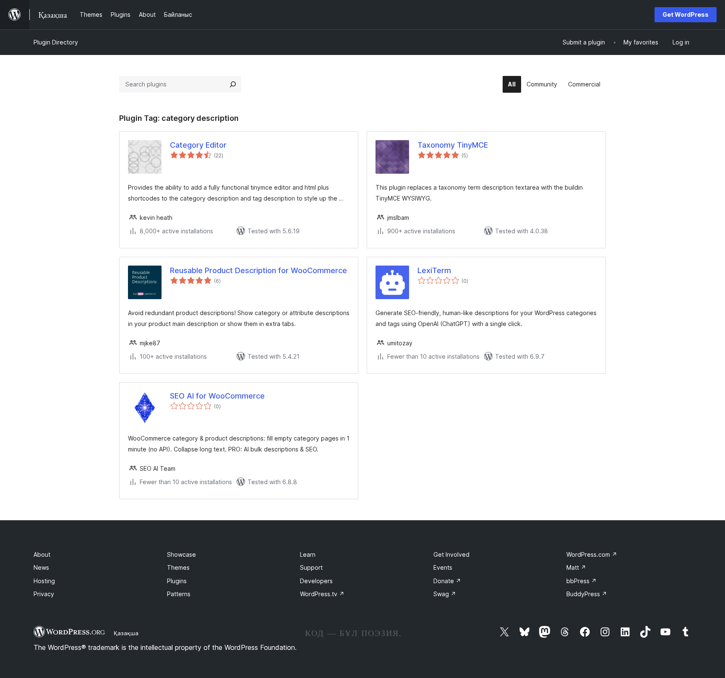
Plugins (177, 580)
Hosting (44, 580)
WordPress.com (591, 554)
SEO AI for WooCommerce (217, 395)
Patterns (178, 593)
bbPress (581, 580)
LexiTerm (434, 270)
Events (442, 567)
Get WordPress (685, 14)
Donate (447, 580)
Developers (316, 580)
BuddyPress (586, 593)
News (41, 567)
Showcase (181, 554)
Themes (178, 567)
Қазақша (126, 633)
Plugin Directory (56, 42)
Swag (444, 593)
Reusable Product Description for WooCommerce (258, 270)
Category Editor (198, 145)
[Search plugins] (232, 84)
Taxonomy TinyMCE (452, 145)
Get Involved (451, 554)
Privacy (44, 593)
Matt (576, 567)
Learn (308, 554)
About (42, 554)
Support (311, 567)
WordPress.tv (322, 593)
